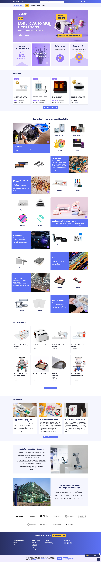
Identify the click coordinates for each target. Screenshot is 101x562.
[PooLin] (44, 524)
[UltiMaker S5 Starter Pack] (41, 86)
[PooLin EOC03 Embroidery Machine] (79, 335)
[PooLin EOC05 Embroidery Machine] (60, 335)
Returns (14, 544)
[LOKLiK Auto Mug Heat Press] (41, 335)
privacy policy (34, 559)
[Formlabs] (57, 516)
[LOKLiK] (69, 516)
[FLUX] (44, 516)
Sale (26, 5)
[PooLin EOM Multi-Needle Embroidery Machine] (79, 364)
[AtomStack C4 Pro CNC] (41, 364)
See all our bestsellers (51, 388)
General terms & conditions (35, 545)
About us (34, 542)
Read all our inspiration (50, 437)
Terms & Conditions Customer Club (36, 551)
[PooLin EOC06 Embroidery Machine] (22, 335)
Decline (66, 558)
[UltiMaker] (69, 524)
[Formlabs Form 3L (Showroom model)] (60, 86)
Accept (59, 558)
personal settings (44, 558)
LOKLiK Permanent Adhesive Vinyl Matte (60, 376)
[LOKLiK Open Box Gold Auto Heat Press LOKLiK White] (79, 86)
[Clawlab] (31, 516)
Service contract (16, 546)
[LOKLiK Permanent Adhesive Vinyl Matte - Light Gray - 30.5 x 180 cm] (60, 364)
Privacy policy (35, 549)
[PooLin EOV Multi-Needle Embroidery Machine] (22, 364)
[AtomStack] (19, 516)
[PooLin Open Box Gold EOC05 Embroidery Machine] (22, 86)
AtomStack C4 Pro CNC (39, 373)
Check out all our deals (50, 107)
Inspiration (33, 5)
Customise (71, 558)
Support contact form (49, 543)
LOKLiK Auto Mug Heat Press (40, 345)
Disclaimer (34, 547)
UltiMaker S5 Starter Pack (40, 96)
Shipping (15, 542)
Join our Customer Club (58, 535)
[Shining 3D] (57, 524)
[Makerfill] (82, 516)
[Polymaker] (31, 524)
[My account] (82, 2)
